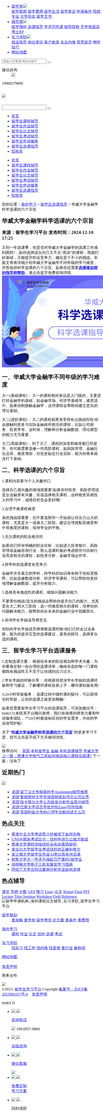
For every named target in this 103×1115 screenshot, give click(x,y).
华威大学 (91, 751)
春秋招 (79, 948)
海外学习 (28, 204)
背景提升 (84, 42)
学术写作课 (53, 27)
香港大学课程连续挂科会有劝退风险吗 (44, 844)
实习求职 (19, 37)
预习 (40, 892)
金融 (54, 751)
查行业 (67, 948)
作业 (24, 934)
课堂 (6, 892)
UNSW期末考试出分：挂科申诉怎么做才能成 (49, 839)
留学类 (17, 6)
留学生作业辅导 (24, 126)
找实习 (17, 948)
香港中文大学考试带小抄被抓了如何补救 (45, 834)
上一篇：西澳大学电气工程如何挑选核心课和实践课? (47, 756)
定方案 (58, 920)
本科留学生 (40, 751)
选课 (50, 934)
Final (78, 892)
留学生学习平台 (28, 989)
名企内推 (68, 42)
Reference (69, 896)
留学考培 (44, 920)
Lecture (7, 896)
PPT (86, 892)
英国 (26, 751)
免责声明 (9, 967)
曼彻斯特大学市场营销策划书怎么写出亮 (54, 797)
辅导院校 (72, 27)
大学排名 (27, 16)
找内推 (42, 948)
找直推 (54, 948)
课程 (15, 934)
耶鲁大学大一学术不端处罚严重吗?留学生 (46, 859)
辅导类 (17, 22)
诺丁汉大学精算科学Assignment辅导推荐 (54, 792)
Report (68, 892)
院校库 (17, 151)
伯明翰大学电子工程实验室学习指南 (42, 864)
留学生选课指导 (24, 146)
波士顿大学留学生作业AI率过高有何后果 (46, 854)
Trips (18, 896)
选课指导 (35, 27)
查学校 (29, 920)
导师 (14, 892)
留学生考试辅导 (24, 136)
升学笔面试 (90, 27)
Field (57, 896)
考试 (58, 934)
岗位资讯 (35, 42)
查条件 (71, 920)
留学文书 (44, 16)
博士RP (17, 32)
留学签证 (68, 11)
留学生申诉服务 (24, 141)
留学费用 (35, 11)
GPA (31, 892)
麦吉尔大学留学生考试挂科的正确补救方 (45, 849)
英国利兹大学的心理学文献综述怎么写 (52, 812)
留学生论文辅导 (24, 131)
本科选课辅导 (70, 751)
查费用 (83, 920)
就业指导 (19, 42)
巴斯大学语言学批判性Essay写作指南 (51, 807)
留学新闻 (19, 11)
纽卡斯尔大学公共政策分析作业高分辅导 (54, 802)
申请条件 (84, 11)
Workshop (44, 896)
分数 (23, 892)
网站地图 (19, 52)
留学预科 (19, 27)
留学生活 (51, 11)
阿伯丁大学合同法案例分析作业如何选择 (45, 869)
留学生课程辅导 (24, 121)
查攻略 (17, 920)
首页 (15, 116)
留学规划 (9, 915)
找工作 (29, 948)
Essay (49, 892)
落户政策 (51, 42)
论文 (58, 892)
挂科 (41, 934)
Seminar (29, 896)
